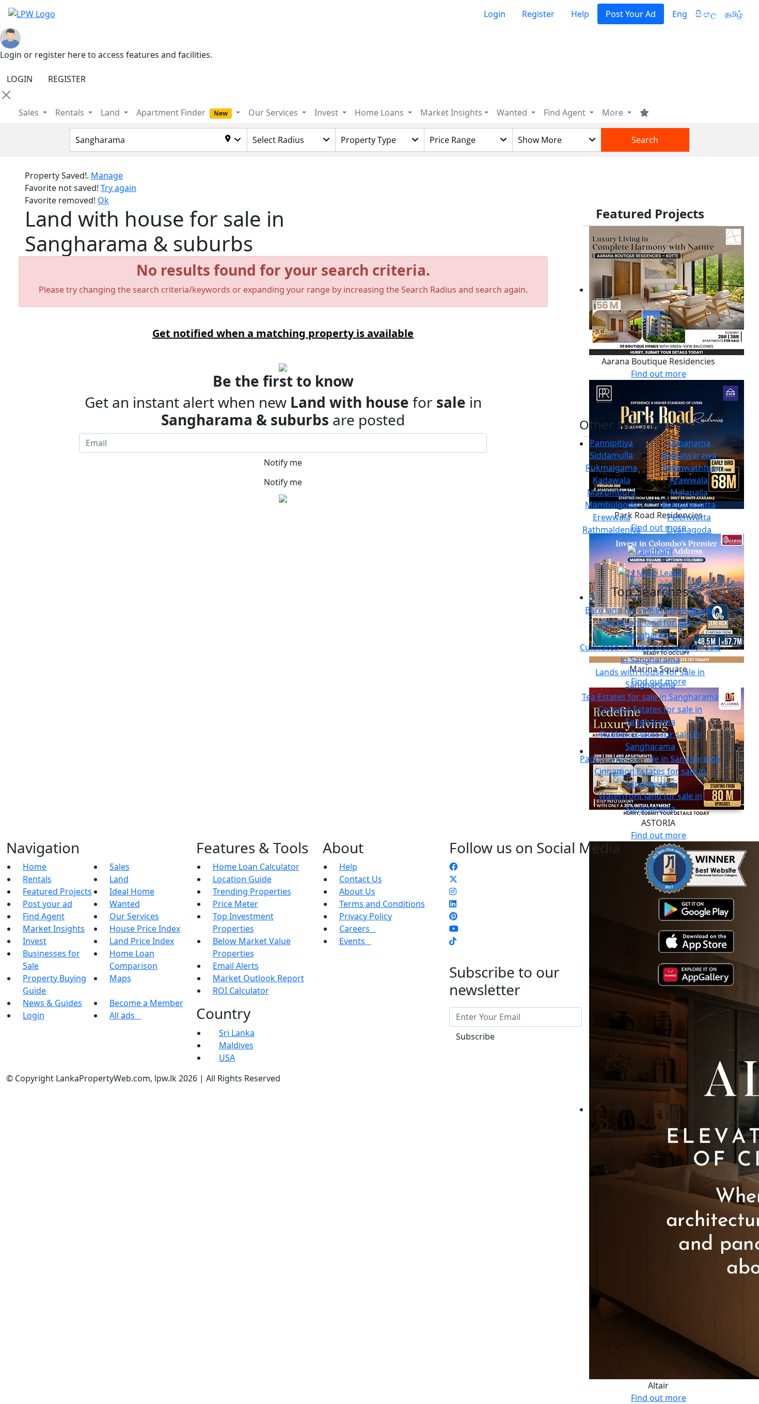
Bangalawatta (689, 504)
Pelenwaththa (689, 467)
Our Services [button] (274, 112)
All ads (125, 1015)
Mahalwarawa (689, 455)
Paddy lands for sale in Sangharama (650, 758)
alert (34, 522)
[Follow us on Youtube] (453, 928)
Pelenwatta (689, 517)
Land (119, 879)
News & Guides (52, 1003)
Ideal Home (131, 891)
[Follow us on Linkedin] (452, 904)
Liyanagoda (689, 529)
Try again (118, 188)
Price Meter (235, 904)
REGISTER (67, 79)
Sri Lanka (237, 1033)
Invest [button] (327, 112)
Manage (107, 175)
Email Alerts (236, 965)
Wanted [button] (513, 112)
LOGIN (20, 79)
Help (580, 14)
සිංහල (706, 14)
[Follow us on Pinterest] (453, 916)
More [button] (613, 112)
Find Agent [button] (566, 112)
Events (355, 941)
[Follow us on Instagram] (452, 891)
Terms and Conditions (382, 904)
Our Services (134, 916)
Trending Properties (252, 891)
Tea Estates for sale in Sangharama (650, 697)
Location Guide (242, 879)
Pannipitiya (611, 443)
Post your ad (47, 904)
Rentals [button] (70, 112)
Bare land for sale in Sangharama (650, 610)
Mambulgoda (611, 504)
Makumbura (611, 492)
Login (494, 14)
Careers (357, 928)
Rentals (37, 879)
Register (538, 14)
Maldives (236, 1045)
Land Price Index (141, 941)
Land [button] (111, 112)
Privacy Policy (365, 916)
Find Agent (44, 916)
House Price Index (144, 928)
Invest (34, 941)
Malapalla (689, 492)
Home (34, 866)
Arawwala (689, 480)
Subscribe (475, 1036)
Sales (30, 112)
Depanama (689, 443)
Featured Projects (57, 891)
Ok (103, 200)
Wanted (124, 904)
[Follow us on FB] (453, 866)
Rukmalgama (611, 467)
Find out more (658, 373)
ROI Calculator (241, 990)
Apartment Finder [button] (182, 112)
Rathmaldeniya (611, 529)
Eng (679, 14)
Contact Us (360, 879)
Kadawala (611, 480)
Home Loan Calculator (256, 866)
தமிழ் (733, 14)
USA (227, 1057)
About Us (357, 891)
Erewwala (611, 517)
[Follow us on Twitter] (453, 879)
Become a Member (146, 1003)
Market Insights (54, 928)
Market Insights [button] (451, 112)
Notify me (283, 462)
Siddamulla (611, 455)
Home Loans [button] (380, 112)
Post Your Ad (631, 14)
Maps (120, 978)
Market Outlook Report (258, 978)
